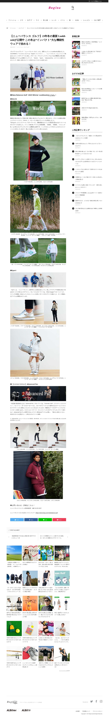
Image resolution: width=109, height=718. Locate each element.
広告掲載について (86, 711)
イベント (62, 20)
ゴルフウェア (21, 28)
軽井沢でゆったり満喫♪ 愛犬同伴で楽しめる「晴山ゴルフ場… (91, 99)
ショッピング (86, 20)
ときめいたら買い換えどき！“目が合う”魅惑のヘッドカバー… (91, 52)
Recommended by (62, 670)
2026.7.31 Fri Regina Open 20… (90, 108)
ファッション (12, 20)
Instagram (101, 701)
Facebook (96, 701)
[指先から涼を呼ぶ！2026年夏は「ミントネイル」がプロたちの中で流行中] (76, 45)
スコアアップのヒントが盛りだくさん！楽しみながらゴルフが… (92, 61)
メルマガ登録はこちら (96, 1)
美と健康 (45, 20)
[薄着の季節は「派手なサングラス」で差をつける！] (76, 121)
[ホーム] (7, 28)
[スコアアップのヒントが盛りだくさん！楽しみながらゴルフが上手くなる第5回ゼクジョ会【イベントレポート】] (76, 64)
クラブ (21, 20)
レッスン (54, 20)
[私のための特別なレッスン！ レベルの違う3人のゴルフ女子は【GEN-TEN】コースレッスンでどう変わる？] (76, 92)
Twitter (91, 701)
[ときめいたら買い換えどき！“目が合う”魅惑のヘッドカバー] (76, 55)
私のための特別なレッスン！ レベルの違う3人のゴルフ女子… (92, 89)
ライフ (37, 20)
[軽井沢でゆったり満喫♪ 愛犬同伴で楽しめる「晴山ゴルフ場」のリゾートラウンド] (76, 101)
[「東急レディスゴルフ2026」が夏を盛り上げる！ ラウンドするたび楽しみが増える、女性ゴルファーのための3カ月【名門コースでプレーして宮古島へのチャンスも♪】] (76, 82)
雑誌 (70, 20)
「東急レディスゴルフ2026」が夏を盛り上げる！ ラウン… (92, 80)
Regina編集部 (16, 530)
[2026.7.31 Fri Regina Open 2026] (76, 111)
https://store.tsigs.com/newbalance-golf (47, 513)
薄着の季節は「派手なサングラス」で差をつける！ (92, 118)
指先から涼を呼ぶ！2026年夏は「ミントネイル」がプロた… (92, 42)
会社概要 (78, 711)
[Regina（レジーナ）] (54, 8)
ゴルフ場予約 (97, 20)
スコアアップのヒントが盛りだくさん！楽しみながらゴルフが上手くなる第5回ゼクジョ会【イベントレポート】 (88, 161)
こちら (52, 95)
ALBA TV (77, 20)
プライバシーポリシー (97, 711)
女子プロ (29, 20)
